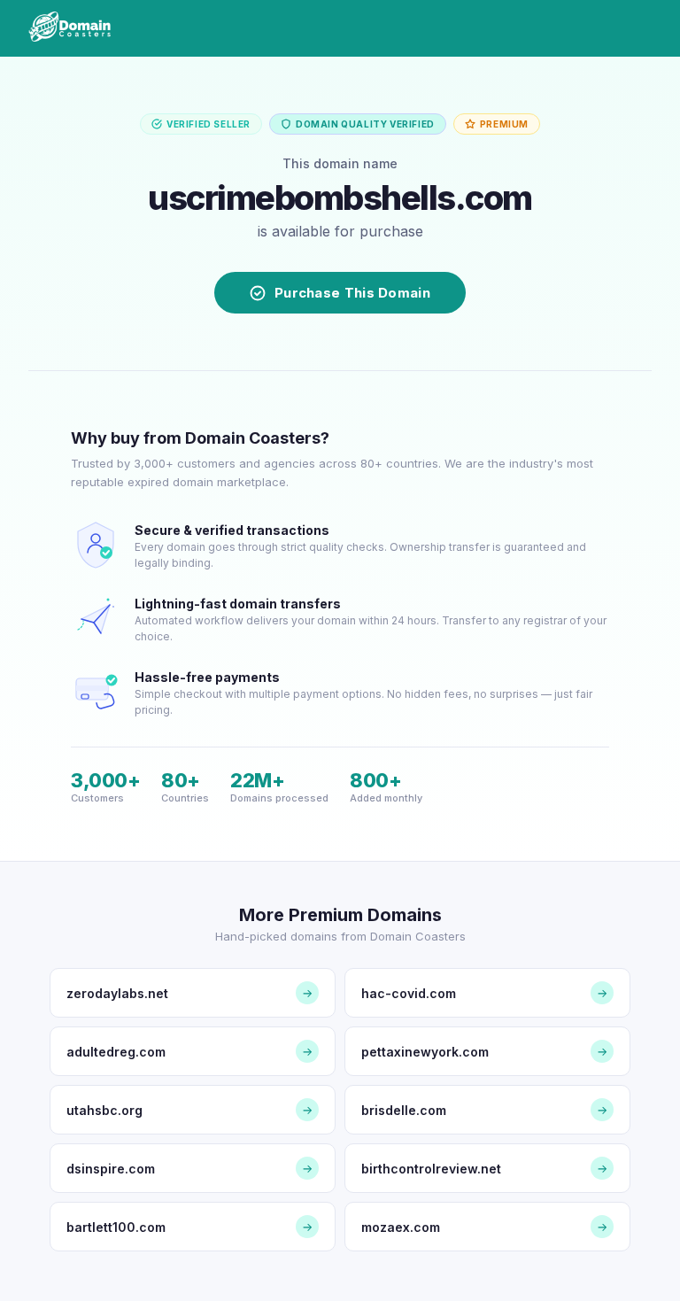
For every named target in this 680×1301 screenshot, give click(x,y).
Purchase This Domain (352, 292)
